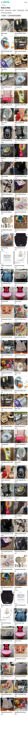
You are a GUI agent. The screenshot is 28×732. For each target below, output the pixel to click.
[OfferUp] (6, 2)
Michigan (4, 5)
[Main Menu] (2, 2)
